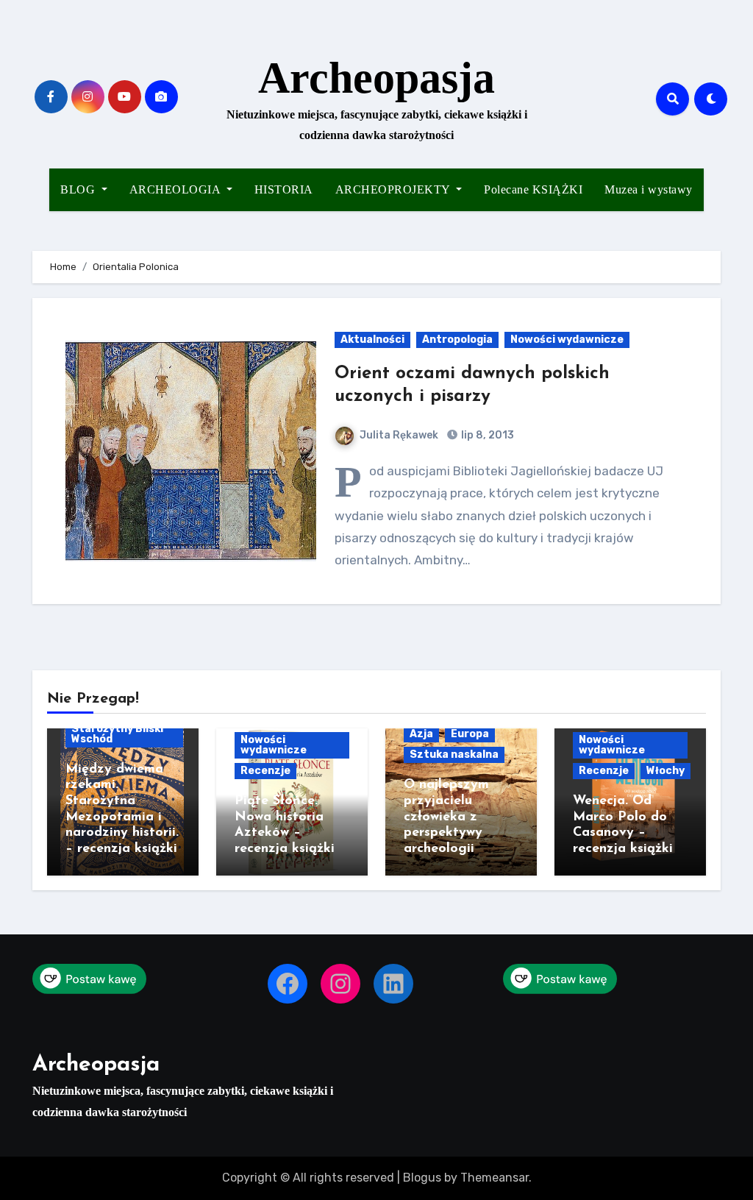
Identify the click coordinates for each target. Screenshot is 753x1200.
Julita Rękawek (399, 435)
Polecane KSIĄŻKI (533, 189)
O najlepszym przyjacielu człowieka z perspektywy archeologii (446, 816)
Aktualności (372, 339)
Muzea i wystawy (648, 189)
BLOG (79, 189)
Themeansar (494, 1178)
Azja (421, 734)
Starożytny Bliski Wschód (117, 734)
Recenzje (265, 770)
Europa (470, 734)
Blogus (422, 1178)
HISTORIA (283, 189)
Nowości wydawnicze (567, 339)
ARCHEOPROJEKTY (394, 189)
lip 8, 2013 (486, 435)
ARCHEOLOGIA (176, 189)
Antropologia (457, 339)
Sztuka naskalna (454, 754)
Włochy (665, 770)
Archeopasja (376, 78)
